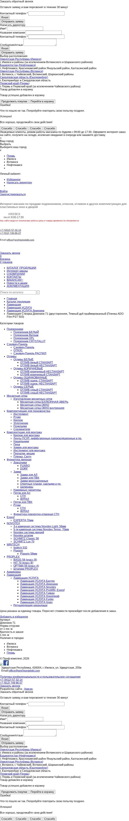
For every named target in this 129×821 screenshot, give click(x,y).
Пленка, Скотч (22, 456)
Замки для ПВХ (29, 477)
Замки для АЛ (28, 474)
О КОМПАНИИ (16, 273)
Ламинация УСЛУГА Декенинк (25, 310)
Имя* (3, 28)
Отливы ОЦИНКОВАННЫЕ (30, 377)
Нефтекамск (14, 165)
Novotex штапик (23, 535)
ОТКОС (18, 350)
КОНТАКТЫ (14, 277)
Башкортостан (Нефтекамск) (18, 65)
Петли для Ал (21, 493)
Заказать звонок (10, 253)
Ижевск (11, 158)
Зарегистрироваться (13, 194)
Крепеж (18, 420)
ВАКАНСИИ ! (15, 280)
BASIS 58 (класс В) (25, 559)
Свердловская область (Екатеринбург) (24, 77)
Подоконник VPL (23, 338)
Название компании (12, 32)
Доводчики (20, 462)
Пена (16, 444)
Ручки (17, 417)
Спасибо (6, 128)
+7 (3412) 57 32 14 (11, 679)
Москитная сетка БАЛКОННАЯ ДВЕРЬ (44, 401)
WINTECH (13, 544)
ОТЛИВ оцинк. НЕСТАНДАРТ (38, 383)
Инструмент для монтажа (29, 450)
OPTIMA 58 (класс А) (26, 565)
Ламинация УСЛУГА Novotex (38, 587)
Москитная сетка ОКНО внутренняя (42, 408)
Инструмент (20, 414)
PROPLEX (13, 556)
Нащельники (21, 441)
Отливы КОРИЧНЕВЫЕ (28, 368)
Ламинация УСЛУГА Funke (37, 599)
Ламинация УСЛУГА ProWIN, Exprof (42, 590)
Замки (17, 471)
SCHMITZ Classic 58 (26, 538)
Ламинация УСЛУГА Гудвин (37, 593)
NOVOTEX (13, 523)
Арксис (28, 688)
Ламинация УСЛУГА (19, 307)
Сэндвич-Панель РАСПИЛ (29, 353)
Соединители (21, 429)
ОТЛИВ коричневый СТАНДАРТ (40, 374)
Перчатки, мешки (24, 453)
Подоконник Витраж (25, 335)
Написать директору (19, 182)
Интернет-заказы (17, 270)
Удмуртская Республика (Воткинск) (21, 71)
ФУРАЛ (24, 499)
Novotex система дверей (28, 532)
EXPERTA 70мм (23, 520)
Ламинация (14, 304)
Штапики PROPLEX (25, 568)
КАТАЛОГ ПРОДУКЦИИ (21, 267)
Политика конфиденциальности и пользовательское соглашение (40, 676)
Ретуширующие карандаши (30, 605)
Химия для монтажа (25, 447)
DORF (24, 468)
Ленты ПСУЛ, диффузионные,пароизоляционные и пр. (47, 438)
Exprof (10, 517)
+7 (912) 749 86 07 (11, 682)
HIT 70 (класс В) (23, 562)
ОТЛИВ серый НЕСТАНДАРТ (38, 392)
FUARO (25, 465)
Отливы (11, 356)
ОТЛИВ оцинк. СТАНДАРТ (36, 380)
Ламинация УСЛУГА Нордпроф (39, 596)
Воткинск (12, 162)
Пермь (11, 155)
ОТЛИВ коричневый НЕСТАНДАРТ (42, 371)
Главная (12, 298)
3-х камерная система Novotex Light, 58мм (39, 526)
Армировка (14, 571)
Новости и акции (17, 283)
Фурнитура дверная (19, 459)
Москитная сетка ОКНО (34, 405)
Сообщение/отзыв (11, 45)
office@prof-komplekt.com (24, 670)
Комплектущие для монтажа (24, 432)
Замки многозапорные (34, 480)
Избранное (13, 179)
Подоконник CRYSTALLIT (29, 341)
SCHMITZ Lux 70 (23, 541)
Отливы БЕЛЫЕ (23, 359)
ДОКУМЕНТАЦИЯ (18, 286)
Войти (4, 191)
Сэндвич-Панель (17, 344)
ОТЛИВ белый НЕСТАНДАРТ (38, 365)
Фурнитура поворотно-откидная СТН (36, 514)
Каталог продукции (18, 301)
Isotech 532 (20, 547)
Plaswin (18, 550)
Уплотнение (20, 423)
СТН (23, 496)
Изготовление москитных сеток (32, 398)
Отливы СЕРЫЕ (23, 386)
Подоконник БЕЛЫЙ (26, 332)
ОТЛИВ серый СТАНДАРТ (36, 389)
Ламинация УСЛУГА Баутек (37, 581)
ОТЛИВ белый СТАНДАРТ (36, 362)
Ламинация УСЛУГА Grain (36, 602)
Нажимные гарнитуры (27, 489)
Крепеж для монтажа (26, 435)
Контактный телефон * (14, 13)
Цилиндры (26, 486)
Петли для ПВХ (22, 502)
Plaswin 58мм (28, 553)
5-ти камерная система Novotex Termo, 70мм (41, 529)
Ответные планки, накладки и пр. (40, 483)
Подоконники (15, 329)
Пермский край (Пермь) (14, 83)
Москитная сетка (17, 395)
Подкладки (20, 426)
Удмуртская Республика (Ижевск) (20, 59)
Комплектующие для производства (28, 411)
